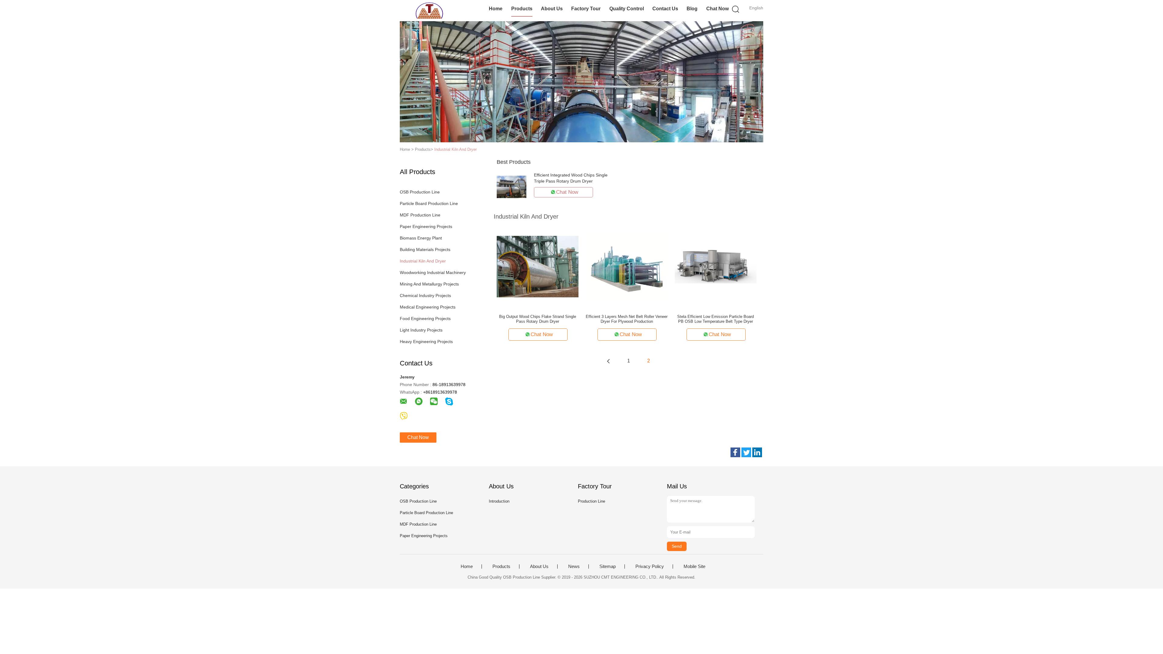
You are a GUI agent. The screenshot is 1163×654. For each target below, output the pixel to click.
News (574, 566)
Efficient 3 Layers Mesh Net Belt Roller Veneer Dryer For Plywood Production (627, 319)
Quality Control (626, 8)
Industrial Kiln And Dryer (455, 149)
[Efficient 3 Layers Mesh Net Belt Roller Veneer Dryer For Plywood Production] (627, 266)
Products (521, 8)
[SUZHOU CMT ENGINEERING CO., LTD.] (429, 10)
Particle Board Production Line (429, 203)
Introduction (499, 501)
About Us (552, 8)
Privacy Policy (649, 566)
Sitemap (607, 566)
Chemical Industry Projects (425, 295)
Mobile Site (694, 566)
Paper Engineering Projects (426, 226)
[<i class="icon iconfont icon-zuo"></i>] (608, 361)
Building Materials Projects (425, 249)
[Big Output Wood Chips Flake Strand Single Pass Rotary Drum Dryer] (537, 266)
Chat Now (717, 8)
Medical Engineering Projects (428, 307)
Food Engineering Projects (425, 318)
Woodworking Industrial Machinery (433, 272)
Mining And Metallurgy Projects (429, 284)
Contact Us (665, 8)
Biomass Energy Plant (421, 238)
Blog (692, 8)
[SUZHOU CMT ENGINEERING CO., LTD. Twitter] (746, 452)
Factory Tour (586, 8)
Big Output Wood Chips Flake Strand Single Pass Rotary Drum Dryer (537, 319)
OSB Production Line (420, 192)
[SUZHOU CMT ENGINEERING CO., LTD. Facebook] (735, 452)
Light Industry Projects (421, 330)
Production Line (591, 501)
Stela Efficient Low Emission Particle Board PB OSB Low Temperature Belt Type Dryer (715, 319)
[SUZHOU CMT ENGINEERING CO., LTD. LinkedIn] (757, 452)
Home (495, 8)
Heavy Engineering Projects (426, 341)
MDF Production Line (420, 215)
